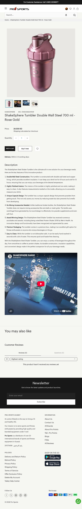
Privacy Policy (10, 464)
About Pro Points (51, 429)
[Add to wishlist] (37, 148)
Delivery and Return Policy (15, 457)
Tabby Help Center (12, 481)
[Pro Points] (66, 9)
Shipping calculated (21, 131)
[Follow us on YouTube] (20, 495)
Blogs (47, 436)
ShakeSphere (10, 112)
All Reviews (49, 443)
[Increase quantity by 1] (27, 138)
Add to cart (10, 148)
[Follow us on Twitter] (11, 495)
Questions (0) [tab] (59, 353)
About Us (48, 419)
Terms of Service (11, 471)
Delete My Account (12, 477)
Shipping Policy (11, 467)
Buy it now (25, 149)
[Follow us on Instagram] (16, 495)
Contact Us (49, 423)
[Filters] (7, 359)
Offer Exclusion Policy (13, 474)
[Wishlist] (70, 9)
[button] (66, 15)
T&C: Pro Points (51, 433)
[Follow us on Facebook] (6, 495)
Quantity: (8, 138)
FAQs (47, 440)
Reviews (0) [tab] (23, 353)
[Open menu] (6, 8)
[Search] (74, 15)
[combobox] (38, 15)
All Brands (49, 426)
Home (7, 20)
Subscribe (41, 402)
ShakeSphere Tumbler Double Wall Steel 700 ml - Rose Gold (30, 20)
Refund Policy (10, 460)
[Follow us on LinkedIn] (25, 495)
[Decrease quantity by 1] (16, 138)
